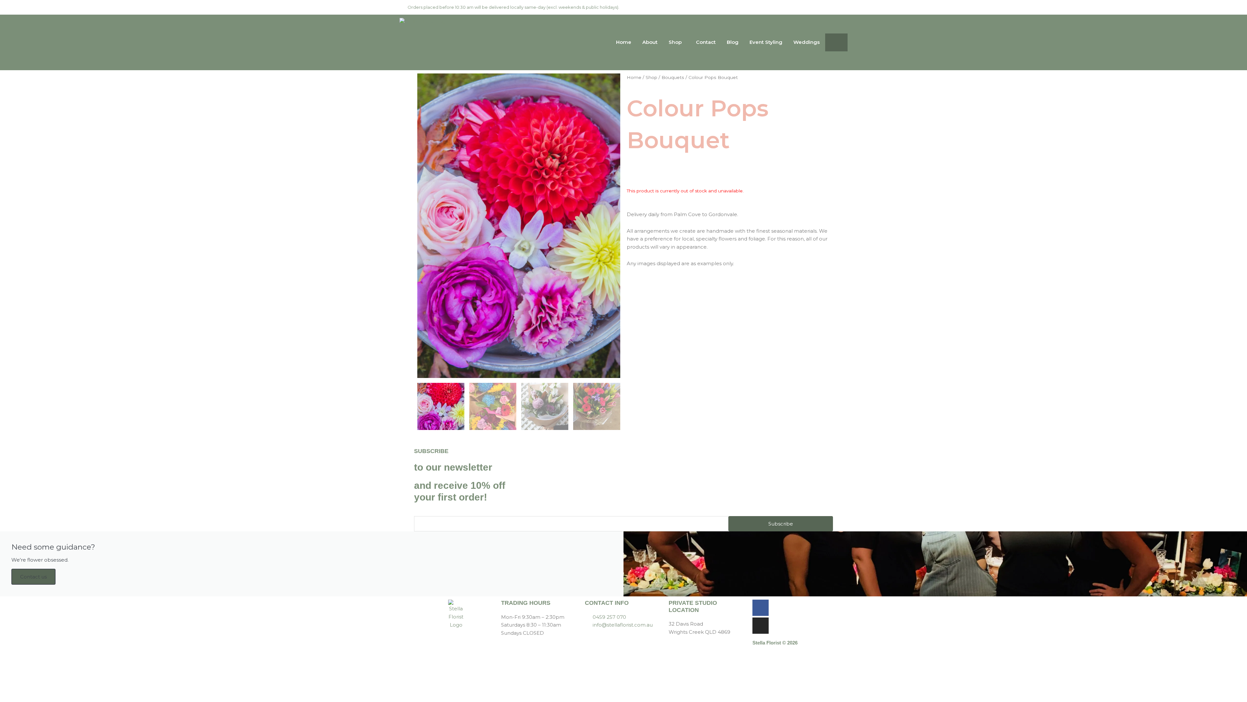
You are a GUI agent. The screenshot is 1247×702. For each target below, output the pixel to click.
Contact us (33, 577)
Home (623, 42)
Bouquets (672, 77)
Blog (732, 42)
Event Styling (765, 42)
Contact (706, 42)
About (650, 42)
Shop (675, 42)
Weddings (806, 42)
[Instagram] (760, 626)
